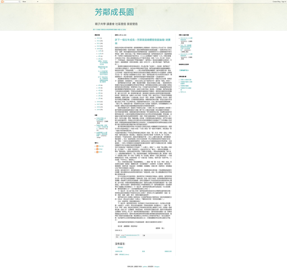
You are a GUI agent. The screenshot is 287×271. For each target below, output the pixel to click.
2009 (98, 49)
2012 (98, 41)
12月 (100, 51)
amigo (100, 149)
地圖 (119, 29)
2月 (99, 96)
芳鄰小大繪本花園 (185, 80)
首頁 (143, 251)
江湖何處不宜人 (184, 70)
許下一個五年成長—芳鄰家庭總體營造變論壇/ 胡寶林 (103, 79)
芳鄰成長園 (114, 12)
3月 (99, 93)
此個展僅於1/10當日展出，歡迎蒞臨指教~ (101, 134)
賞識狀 (115, 29)
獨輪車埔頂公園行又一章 (103, 67)
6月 (99, 85)
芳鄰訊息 (103, 29)
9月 (99, 56)
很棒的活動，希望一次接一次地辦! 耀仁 (102, 127)
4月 (99, 90)
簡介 (94, 29)
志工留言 (123, 29)
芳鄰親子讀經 (184, 86)
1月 (99, 98)
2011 (98, 43)
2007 (98, 104)
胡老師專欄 (109, 29)
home (100, 152)
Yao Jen (101, 146)
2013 (98, 38)
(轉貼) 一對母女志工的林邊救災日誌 (103, 62)
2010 (98, 46)
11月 (100, 53)
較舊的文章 (168, 251)
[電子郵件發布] (143, 235)
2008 (98, 102)
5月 (99, 88)
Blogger (157, 266)
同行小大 (183, 92)
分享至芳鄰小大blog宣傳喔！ (101, 119)
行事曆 (98, 29)
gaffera (145, 266)
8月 (99, 59)
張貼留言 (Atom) (124, 254)
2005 (98, 109)
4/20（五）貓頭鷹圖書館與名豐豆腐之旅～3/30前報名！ (185, 48)
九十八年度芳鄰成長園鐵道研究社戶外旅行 (103, 73)
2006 (98, 107)
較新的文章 (118, 251)
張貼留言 (120, 247)
